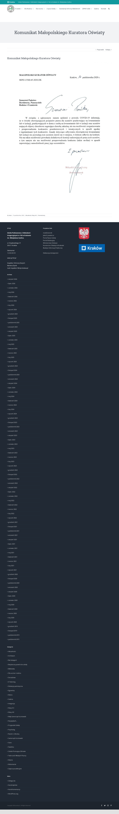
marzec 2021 (12, 561)
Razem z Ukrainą (13, 734)
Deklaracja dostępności (50, 253)
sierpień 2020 (12, 592)
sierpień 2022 (12, 487)
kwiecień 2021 (12, 557)
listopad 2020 (12, 579)
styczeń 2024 (12, 414)
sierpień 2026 (12, 279)
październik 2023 (13, 427)
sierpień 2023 (12, 435)
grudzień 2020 (13, 574)
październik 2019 (13, 635)
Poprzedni (100, 50)
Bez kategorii (12, 660)
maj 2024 (11, 396)
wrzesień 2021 (13, 535)
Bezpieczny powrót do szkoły (17, 664)
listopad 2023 (12, 422)
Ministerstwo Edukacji (50, 243)
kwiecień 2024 (12, 401)
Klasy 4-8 (34, 215)
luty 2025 (11, 357)
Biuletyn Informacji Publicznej (52, 248)
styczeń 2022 (12, 518)
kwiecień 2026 (12, 297)
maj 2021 (11, 553)
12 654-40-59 (11, 253)
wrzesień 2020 (13, 587)
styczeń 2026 (12, 310)
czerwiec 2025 (12, 340)
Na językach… (12, 721)
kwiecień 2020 (12, 609)
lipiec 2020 (11, 596)
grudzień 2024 (13, 366)
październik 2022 (13, 479)
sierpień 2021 (12, 540)
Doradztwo (12, 677)
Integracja (11, 704)
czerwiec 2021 (12, 548)
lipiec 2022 (11, 492)
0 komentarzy (41, 215)
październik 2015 (13, 639)
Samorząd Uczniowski (15, 738)
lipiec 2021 (11, 544)
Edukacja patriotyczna (15, 686)
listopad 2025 (12, 318)
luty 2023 (11, 461)
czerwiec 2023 (12, 444)
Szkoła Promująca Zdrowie (17, 751)
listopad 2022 (12, 474)
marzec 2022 (12, 509)
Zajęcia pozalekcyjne (15, 769)
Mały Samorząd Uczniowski (17, 717)
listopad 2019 (12, 631)
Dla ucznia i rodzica (14, 673)
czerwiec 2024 (12, 392)
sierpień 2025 (12, 331)
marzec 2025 (12, 353)
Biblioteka (11, 669)
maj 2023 (11, 448)
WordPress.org (13, 794)
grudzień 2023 (13, 418)
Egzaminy (11, 690)
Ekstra (10, 695)
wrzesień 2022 (13, 483)
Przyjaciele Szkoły (14, 725)
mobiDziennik (47, 233)
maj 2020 (11, 605)
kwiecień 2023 (12, 453)
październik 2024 (13, 375)
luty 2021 (11, 566)
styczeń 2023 (12, 466)
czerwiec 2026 (12, 288)
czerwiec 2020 (12, 600)
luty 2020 (11, 618)
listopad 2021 (12, 527)
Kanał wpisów (12, 785)
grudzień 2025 (13, 314)
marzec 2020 (12, 613)
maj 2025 (11, 344)
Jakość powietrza (48, 235)
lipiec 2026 (11, 283)
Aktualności (28, 215)
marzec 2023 (12, 457)
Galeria (10, 699)
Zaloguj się (11, 781)
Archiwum (11, 656)
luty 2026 (11, 305)
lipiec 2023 (11, 440)
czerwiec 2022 (12, 496)
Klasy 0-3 (11, 708)
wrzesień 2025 (13, 327)
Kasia (10, 215)
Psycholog (11, 730)
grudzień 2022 (13, 470)
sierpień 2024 (12, 383)
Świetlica (11, 747)
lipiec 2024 (11, 388)
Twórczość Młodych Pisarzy (17, 756)
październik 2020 (13, 583)
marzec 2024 (12, 405)
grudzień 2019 (13, 626)
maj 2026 (11, 292)
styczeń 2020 (12, 622)
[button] (109, 8)
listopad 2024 (12, 370)
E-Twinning (11, 682)
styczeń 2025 (12, 362)
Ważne (10, 760)
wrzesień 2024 (13, 379)
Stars (10, 743)
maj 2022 (11, 500)
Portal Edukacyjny (49, 240)
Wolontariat (12, 764)
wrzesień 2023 (13, 431)
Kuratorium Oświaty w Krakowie (53, 245)
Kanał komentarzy (14, 789)
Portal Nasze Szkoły (49, 238)
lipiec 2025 (11, 336)
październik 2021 (13, 531)
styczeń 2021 (12, 570)
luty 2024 (11, 409)
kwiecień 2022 (12, 505)
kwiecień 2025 (12, 349)
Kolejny (108, 50)
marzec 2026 (12, 301)
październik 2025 (13, 323)
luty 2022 (11, 513)
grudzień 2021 (13, 522)
